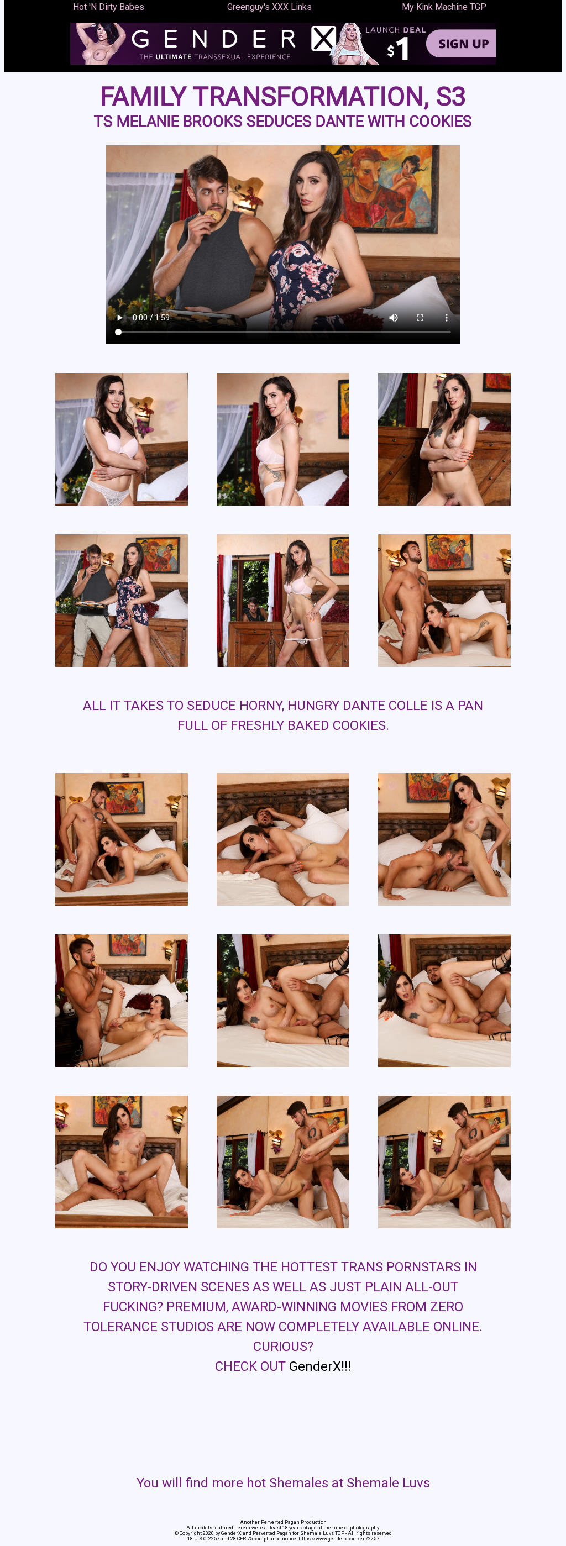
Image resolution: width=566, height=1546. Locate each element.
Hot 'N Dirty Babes (108, 7)
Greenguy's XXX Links (269, 7)
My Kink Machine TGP (444, 7)
